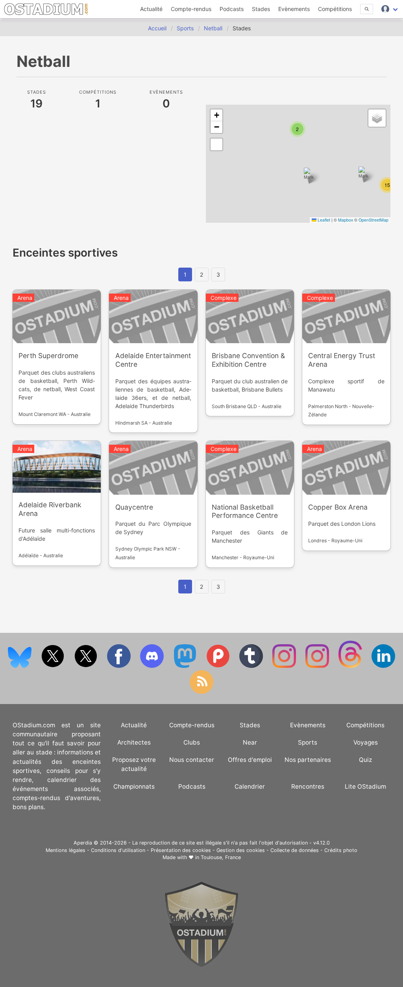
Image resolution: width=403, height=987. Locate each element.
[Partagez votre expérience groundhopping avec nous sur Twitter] (53, 666)
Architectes (134, 742)
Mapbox (345, 220)
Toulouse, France (221, 857)
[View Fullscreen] (216, 144)
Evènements (294, 9)
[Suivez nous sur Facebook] (119, 666)
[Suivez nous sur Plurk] (218, 666)
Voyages (365, 742)
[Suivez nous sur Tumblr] (251, 666)
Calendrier (250, 786)
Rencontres (307, 786)
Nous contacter (191, 759)
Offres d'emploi (250, 759)
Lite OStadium (365, 786)
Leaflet (323, 220)
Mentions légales (65, 850)
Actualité (151, 9)
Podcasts (232, 9)
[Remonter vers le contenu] (201, 966)
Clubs (191, 742)
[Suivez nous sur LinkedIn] (383, 666)
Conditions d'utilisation (118, 850)
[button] (309, 176)
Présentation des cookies (181, 850)
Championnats (134, 786)
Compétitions (335, 9)
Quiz (365, 759)
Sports (307, 742)
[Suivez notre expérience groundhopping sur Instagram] (285, 666)
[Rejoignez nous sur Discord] (152, 666)
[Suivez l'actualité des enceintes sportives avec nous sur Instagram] (318, 666)
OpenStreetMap (373, 220)
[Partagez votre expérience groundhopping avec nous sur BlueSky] (20, 666)
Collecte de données (294, 850)
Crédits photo (340, 850)
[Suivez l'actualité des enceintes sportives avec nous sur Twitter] (86, 666)
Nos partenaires (308, 759)
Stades (261, 9)
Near (250, 742)
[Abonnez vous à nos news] (201, 692)
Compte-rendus (191, 9)
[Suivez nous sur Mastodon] (185, 666)
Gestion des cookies (240, 850)
